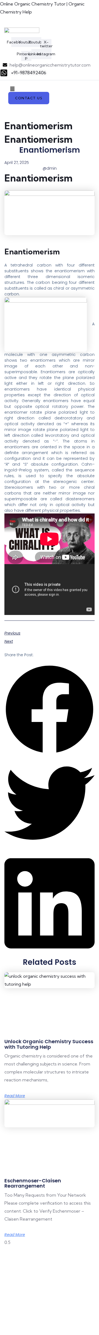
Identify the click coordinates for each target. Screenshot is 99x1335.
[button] (12, 89)
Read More (14, 1095)
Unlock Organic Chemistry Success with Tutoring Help (48, 1044)
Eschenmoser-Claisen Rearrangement (32, 1183)
